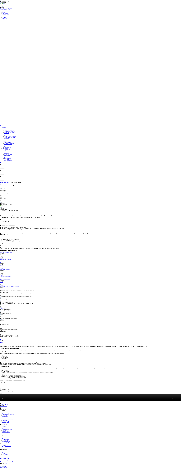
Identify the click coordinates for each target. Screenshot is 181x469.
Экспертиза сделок (7, 145)
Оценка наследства (7, 182)
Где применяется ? (15, 210)
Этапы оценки (8, 210)
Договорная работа (7, 157)
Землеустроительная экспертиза (9, 143)
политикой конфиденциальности (43, 456)
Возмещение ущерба (7, 158)
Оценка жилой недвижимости (9, 130)
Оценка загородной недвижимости (9, 131)
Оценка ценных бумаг (5, 421)
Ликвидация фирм (5, 428)
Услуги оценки (4, 11)
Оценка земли (6, 133)
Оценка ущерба (6, 134)
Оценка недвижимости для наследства (6, 252)
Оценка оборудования (5, 422)
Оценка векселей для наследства (5, 276)
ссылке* (61, 167)
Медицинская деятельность (8, 150)
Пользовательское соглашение (5, 458)
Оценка (3, 129)
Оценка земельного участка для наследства (7, 262)
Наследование (6, 153)
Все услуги (2, 162)
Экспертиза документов (8, 146)
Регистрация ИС (5, 433)
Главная (1, 182)
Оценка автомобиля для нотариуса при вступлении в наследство (10, 286)
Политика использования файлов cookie (6, 461)
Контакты (3, 161)
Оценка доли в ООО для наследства (6, 272)
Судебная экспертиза (5, 439)
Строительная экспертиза (8, 144)
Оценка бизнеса (6, 138)
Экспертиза (4, 12)
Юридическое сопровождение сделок (10, 156)
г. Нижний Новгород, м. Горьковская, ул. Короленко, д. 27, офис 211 (6, 9)
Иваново (3, 453)
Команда (3, 19)
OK (1, 393)
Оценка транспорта (7, 135)
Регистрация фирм (7, 155)
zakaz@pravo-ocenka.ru (4, 6)
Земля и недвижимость (8, 154)
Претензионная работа (7, 159)
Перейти (1, 339)
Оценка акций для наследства (5, 279)
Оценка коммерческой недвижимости (10, 132)
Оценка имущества (7, 140)
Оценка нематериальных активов (9, 137)
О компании (4, 17)
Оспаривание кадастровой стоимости (10, 136)
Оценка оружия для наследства (5, 269)
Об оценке (3, 210)
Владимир (4, 452)
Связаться (2, 125)
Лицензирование (5, 13)
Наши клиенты (4, 18)
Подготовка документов (8, 160)
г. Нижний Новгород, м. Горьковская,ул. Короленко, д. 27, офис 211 (6, 123)
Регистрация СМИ (7, 149)
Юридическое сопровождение (7, 429)
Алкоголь (5, 151)
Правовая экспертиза (7, 142)
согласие (5, 167)
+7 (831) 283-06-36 (3, 124)
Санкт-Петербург (5, 454)
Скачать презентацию (3, 467)
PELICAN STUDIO (8, 463)
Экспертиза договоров (7, 147)
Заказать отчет (2, 308)
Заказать (1, 258)
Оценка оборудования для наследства (6, 259)
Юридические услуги (5, 14)
